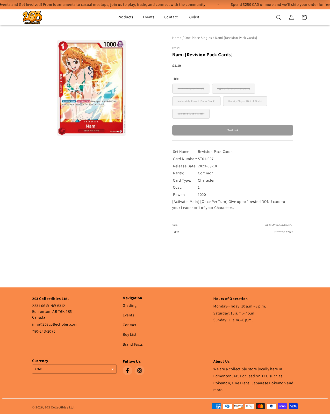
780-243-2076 (44, 331)
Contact (171, 17)
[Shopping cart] (304, 17)
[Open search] (278, 17)
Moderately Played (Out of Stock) (196, 101)
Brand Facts (133, 344)
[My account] (291, 17)
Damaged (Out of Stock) (191, 113)
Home (176, 38)
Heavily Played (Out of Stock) (245, 101)
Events (149, 17)
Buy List (129, 334)
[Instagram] (139, 370)
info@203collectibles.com (54, 324)
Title (175, 78)
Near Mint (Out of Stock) (191, 88)
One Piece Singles (198, 38)
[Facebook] (127, 370)
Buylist (193, 17)
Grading (129, 305)
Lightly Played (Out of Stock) (233, 88)
